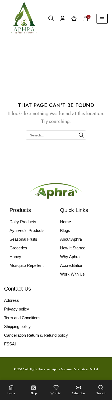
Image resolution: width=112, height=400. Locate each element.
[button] (51, 19)
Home (10, 40)
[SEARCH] (81, 135)
